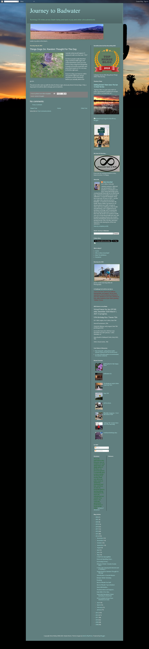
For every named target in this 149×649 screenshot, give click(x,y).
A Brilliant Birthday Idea (110, 433)
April (98, 603)
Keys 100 (106, 393)
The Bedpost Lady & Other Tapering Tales (111, 384)
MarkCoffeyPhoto (88, 636)
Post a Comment (37, 105)
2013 (97, 613)
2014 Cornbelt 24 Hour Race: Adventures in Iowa (105, 598)
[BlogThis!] (60, 94)
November (100, 540)
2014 (97, 536)
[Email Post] (54, 93)
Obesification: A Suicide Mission (106, 575)
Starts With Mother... (102, 587)
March (99, 605)
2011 (97, 617)
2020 (97, 522)
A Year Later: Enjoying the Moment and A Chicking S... (108, 568)
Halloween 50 (107, 374)
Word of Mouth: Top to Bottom (106, 585)
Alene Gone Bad (108, 182)
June (98, 552)
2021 (97, 519)
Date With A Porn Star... (103, 592)
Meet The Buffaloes (100, 255)
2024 (97, 517)
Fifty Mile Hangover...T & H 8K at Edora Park (111, 413)
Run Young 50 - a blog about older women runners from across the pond (106, 351)
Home (59, 108)
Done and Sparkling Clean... (105, 559)
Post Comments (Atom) (44, 111)
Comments (99, 451)
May (98, 555)
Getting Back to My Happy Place (111, 364)
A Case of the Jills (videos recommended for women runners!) (106, 355)
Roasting (99, 580)
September (100, 545)
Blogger (102, 636)
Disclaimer (98, 257)
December (100, 538)
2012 (97, 615)
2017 (97, 529)
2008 (97, 624)
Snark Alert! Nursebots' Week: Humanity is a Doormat (105, 595)
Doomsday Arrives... (102, 561)
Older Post (84, 108)
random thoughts (39, 96)
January (99, 610)
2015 (97, 534)
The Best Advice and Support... (105, 590)
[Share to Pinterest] (65, 94)
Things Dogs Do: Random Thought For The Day (108, 572)
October (99, 543)
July (98, 550)
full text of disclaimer (98, 509)
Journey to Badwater (55, 10)
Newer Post (33, 108)
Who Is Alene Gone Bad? (102, 253)
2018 (97, 527)
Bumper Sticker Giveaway (104, 578)
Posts (98, 447)
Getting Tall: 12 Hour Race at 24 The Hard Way (111, 423)
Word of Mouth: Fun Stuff (104, 582)
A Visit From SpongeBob (104, 557)
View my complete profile (101, 226)
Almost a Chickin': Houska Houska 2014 (106, 564)
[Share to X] (62, 94)
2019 (97, 524)
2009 (97, 622)
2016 (97, 531)
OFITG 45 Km (107, 403)
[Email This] (58, 94)
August (99, 547)
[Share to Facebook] (64, 94)
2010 (97, 620)
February (99, 607)
